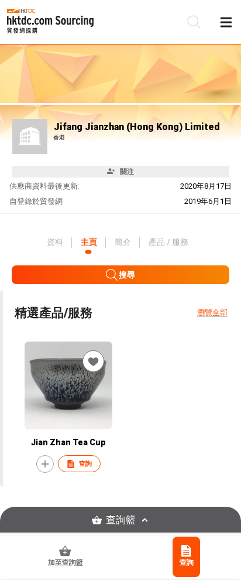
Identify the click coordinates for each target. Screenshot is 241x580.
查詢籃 (121, 520)
